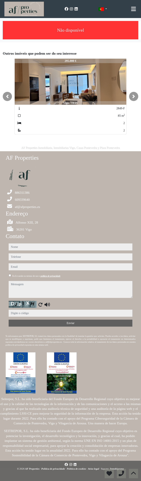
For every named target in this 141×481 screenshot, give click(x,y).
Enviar (70, 323)
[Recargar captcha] (40, 304)
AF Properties (32, 468)
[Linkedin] (76, 9)
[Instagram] (71, 9)
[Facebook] (66, 9)
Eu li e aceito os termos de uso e (36, 276)
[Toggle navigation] (133, 9)
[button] (7, 96)
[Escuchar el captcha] (47, 304)
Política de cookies (77, 468)
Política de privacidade (53, 468)
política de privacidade (50, 276)
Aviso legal (94, 468)
